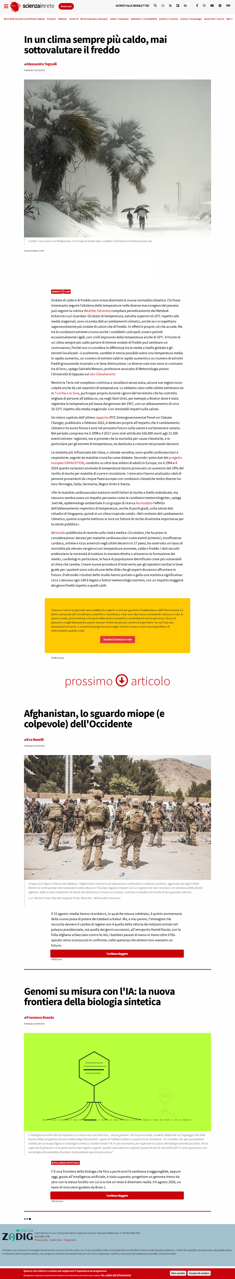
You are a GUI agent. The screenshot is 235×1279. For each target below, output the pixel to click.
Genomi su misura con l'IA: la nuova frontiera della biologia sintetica (99, 996)
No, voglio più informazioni (116, 1275)
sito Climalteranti (102, 374)
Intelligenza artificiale (65, 1162)
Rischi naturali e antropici (94, 18)
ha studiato (144, 503)
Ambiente (57, 291)
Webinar (62, 18)
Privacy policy (41, 1239)
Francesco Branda (40, 1017)
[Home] (34, 7)
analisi (61, 532)
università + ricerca (214, 18)
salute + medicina (119, 18)
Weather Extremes (97, 310)
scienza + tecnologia (191, 18)
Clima (67, 291)
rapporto (102, 417)
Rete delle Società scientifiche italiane (24, 18)
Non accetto (178, 1273)
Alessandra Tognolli (42, 63)
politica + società (168, 18)
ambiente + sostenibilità (144, 18)
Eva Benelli (35, 739)
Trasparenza (70, 1239)
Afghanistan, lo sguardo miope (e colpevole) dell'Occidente (94, 718)
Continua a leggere (117, 954)
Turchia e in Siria (67, 393)
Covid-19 (73, 18)
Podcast (51, 18)
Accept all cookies (199, 1273)
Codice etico (56, 1239)
